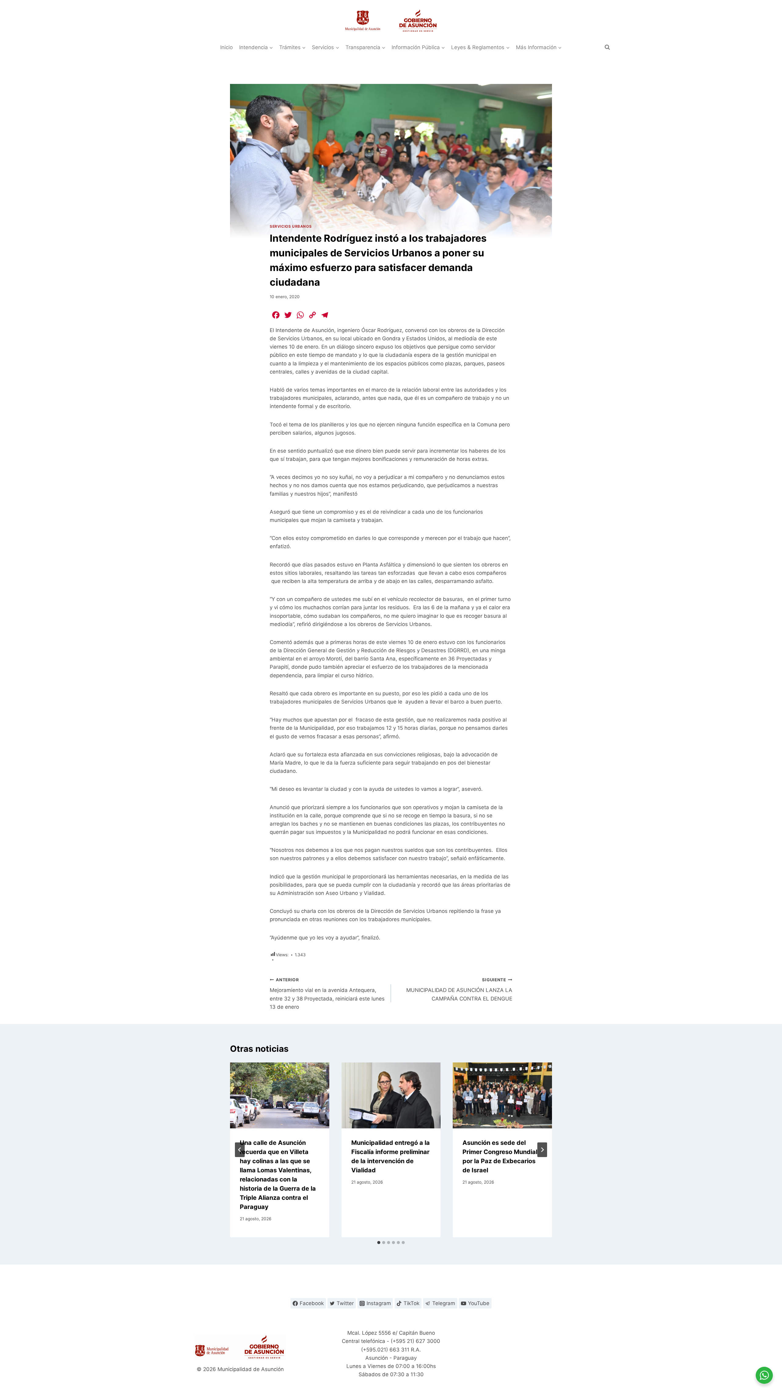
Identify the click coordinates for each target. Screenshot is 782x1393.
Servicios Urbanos (291, 226)
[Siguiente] (542, 1149)
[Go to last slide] (240, 1149)
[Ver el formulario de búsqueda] (607, 47)
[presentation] (279, 1095)
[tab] (378, 1242)
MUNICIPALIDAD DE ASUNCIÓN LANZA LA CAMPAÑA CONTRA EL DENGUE (459, 989)
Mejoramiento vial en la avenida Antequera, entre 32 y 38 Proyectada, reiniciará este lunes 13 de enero (327, 993)
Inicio (226, 47)
